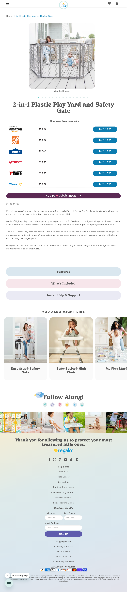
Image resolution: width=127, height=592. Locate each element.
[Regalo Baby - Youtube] (67, 404)
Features (63, 271)
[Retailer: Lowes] (15, 151)
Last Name (69, 513)
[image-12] (77, 97)
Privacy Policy (63, 551)
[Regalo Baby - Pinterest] (60, 404)
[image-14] (84, 97)
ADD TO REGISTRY (63, 195)
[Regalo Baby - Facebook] (45, 404)
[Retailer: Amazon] (15, 129)
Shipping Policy (63, 541)
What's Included (63, 283)
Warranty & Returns (63, 546)
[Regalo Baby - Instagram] (52, 404)
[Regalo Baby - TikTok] (71, 460)
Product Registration (63, 487)
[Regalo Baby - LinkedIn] (77, 460)
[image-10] (70, 97)
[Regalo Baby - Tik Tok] (75, 404)
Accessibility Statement (63, 561)
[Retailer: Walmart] (15, 184)
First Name (50, 513)
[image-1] (39, 97)
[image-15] (88, 97)
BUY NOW (105, 129)
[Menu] (7, 4)
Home (9, 16)
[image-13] (81, 97)
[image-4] (49, 97)
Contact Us (63, 482)
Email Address (52, 522)
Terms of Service (63, 556)
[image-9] (67, 97)
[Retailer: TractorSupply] (15, 173)
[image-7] (60, 97)
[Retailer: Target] (15, 162)
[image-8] (63, 97)
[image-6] (56, 97)
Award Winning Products (63, 492)
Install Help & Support (63, 295)
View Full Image (62, 91)
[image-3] (46, 97)
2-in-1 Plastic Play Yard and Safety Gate (33, 16)
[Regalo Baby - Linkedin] (82, 404)
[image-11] (74, 97)
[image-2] (42, 97)
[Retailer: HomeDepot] (15, 140)
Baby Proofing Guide (63, 503)
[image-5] (53, 97)
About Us (63, 471)
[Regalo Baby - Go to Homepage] (63, 5)
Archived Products (63, 497)
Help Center (64, 477)
